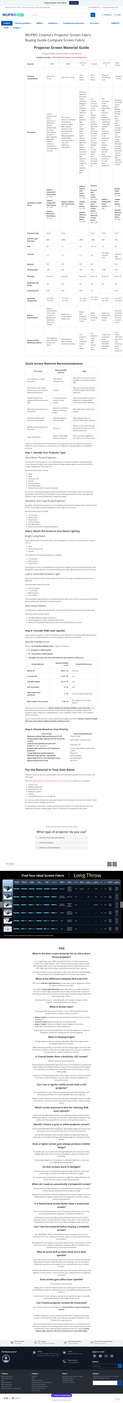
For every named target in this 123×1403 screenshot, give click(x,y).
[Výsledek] (93, 15)
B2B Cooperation (6, 1384)
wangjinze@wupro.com (110, 7)
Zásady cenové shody (38, 1384)
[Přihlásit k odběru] (120, 1366)
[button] (12, 1398)
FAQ (2, 1380)
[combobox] (63, 15)
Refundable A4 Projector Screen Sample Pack (70, 57)
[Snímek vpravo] (121, 905)
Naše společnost (6, 1378)
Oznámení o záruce (68, 1382)
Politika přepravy (37, 1380)
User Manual (36, 1390)
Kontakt (34, 1376)
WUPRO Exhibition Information (11, 1388)
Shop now (74, 3)
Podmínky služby (67, 1378)
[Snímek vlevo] (1, 905)
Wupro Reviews (6, 1386)
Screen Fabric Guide (38, 1388)
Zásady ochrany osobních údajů (72, 1376)
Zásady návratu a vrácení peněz (42, 1382)
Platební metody (67, 1380)
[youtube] (100, 1356)
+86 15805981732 (93, 7)
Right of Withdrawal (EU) (39, 1386)
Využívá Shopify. (67, 1400)
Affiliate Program (6, 1382)
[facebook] (94, 1356)
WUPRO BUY (59, 1400)
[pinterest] (112, 1356)
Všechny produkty (7, 1376)
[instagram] (106, 1356)
